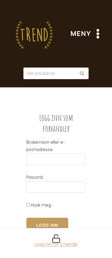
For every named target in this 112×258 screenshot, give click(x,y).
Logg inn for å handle (56, 244)
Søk (83, 73)
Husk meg (40, 205)
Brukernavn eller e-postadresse (45, 145)
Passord (34, 177)
